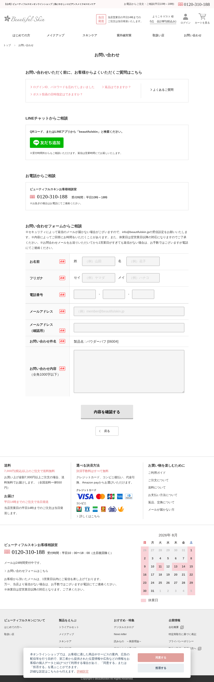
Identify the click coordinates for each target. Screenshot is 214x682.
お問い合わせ (192, 35)
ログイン (186, 22)
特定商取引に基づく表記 (182, 634)
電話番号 (47, 295)
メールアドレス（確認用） (47, 327)
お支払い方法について (162, 495)
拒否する (160, 667)
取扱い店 (158, 35)
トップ (7, 45)
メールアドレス (47, 311)
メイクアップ (66, 634)
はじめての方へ (13, 627)
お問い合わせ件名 (47, 341)
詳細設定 (83, 671)
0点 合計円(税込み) (163, 21)
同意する (160, 657)
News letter (120, 634)
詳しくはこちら (89, 516)
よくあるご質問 (163, 89)
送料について (157, 487)
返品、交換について (161, 502)
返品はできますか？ (118, 87)
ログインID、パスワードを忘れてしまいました (63, 87)
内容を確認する (107, 412)
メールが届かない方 (161, 509)
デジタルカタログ (124, 627)
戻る (107, 431)
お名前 (47, 261)
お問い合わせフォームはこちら (27, 571)
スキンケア (65, 641)
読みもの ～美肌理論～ (127, 641)
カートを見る (202, 22)
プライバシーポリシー (181, 641)
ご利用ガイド (157, 472)
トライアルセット (69, 627)
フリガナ (47, 278)
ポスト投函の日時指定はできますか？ (58, 94)
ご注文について (158, 480)
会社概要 (174, 627)
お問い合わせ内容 (47, 368)
